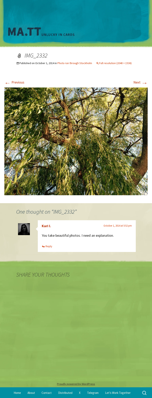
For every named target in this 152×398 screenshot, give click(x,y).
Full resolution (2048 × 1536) (115, 63)
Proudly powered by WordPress (76, 384)
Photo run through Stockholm (74, 63)
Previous (14, 82)
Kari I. (46, 226)
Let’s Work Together (118, 393)
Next (140, 82)
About (31, 393)
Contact (47, 393)
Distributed (65, 393)
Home (17, 393)
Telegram (93, 393)
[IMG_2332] (76, 140)
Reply (49, 246)
